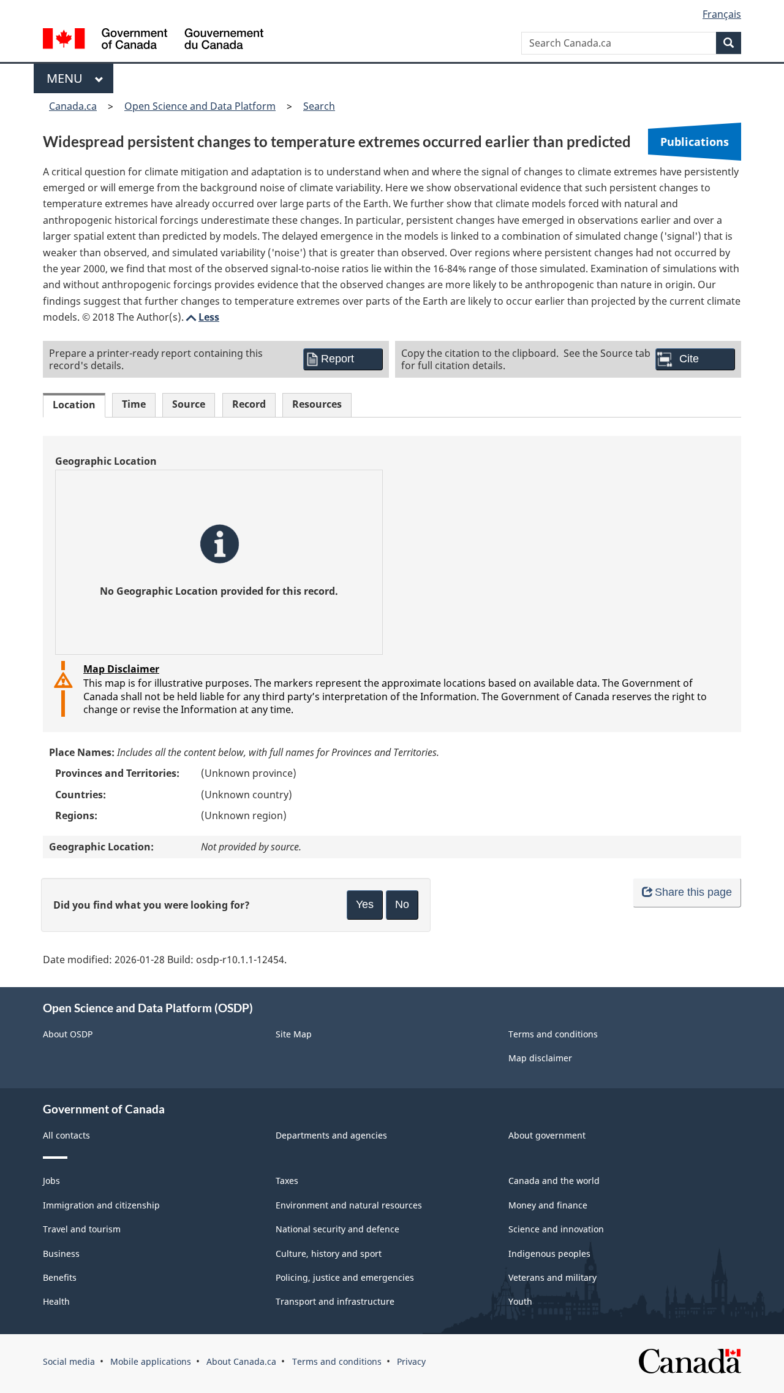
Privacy (411, 1361)
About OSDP (67, 1034)
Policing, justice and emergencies (345, 1277)
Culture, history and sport (329, 1253)
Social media (69, 1361)
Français (722, 14)
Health (56, 1301)
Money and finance (547, 1205)
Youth (520, 1301)
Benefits (60, 1277)
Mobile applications (150, 1361)
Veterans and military (552, 1277)
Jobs (51, 1180)
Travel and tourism (82, 1229)
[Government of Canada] (153, 40)
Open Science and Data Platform (200, 106)
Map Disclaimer (121, 669)
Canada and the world (554, 1180)
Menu (68, 78)
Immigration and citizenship (101, 1205)
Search (319, 106)
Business (61, 1253)
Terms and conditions (553, 1034)
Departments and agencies (331, 1135)
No (402, 904)
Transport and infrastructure (335, 1301)
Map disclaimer (540, 1058)
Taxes (287, 1180)
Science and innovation (556, 1229)
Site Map (294, 1034)
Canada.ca (73, 106)
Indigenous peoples (549, 1253)
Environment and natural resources (349, 1205)
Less (201, 317)
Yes (365, 904)
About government (547, 1135)
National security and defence (337, 1229)
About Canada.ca (241, 1361)
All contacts (66, 1135)
